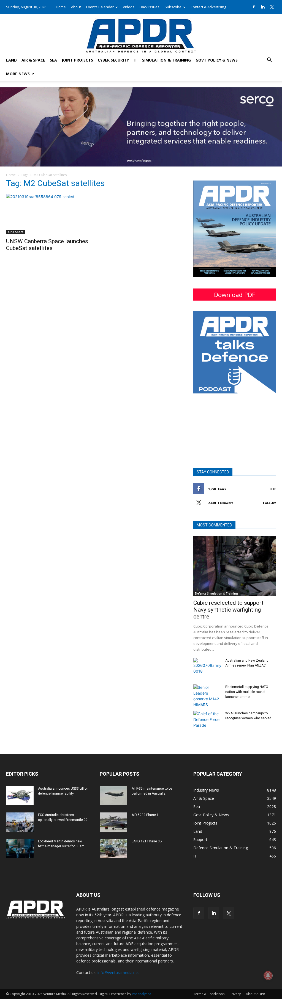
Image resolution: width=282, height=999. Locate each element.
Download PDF (234, 294)
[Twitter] (272, 7)
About (76, 6)
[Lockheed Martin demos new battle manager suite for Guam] (20, 848)
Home (61, 6)
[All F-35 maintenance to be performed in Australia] (113, 795)
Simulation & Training (166, 60)
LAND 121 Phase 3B (147, 841)
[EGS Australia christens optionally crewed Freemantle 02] (20, 822)
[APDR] (141, 33)
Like (273, 489)
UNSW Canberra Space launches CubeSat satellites (47, 244)
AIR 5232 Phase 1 (145, 815)
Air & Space (33, 60)
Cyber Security (113, 60)
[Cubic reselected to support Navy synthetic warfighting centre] (234, 566)
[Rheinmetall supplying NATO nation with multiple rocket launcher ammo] (207, 695)
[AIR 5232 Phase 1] (113, 822)
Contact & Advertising (208, 6)
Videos (128, 6)
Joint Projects (77, 60)
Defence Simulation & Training (216, 593)
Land (11, 60)
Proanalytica (141, 994)
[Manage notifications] (268, 975)
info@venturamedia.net (118, 972)
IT (135, 60)
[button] (269, 60)
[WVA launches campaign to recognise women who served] (207, 720)
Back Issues (149, 6)
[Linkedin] (263, 7)
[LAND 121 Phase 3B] (113, 848)
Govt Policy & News (217, 60)
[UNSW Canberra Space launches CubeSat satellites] (47, 214)
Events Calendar (100, 6)
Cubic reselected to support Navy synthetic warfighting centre (228, 610)
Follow (269, 503)
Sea (53, 60)
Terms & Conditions (208, 994)
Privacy (235, 994)
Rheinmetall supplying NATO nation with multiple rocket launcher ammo (246, 692)
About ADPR (255, 994)
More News (18, 73)
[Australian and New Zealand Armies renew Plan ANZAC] (207, 667)
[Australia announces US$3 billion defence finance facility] (20, 795)
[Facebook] (254, 7)
